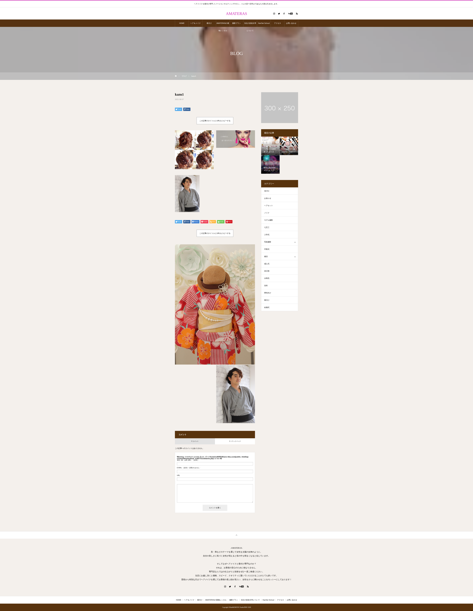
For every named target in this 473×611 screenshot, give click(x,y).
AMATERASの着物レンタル (222, 24)
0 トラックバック (235, 441)
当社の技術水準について (250, 24)
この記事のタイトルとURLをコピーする (214, 121)
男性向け (267, 293)
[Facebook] (284, 13)
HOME (181, 23)
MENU (266, 191)
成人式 (266, 264)
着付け (209, 23)
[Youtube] (290, 13)
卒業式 (266, 249)
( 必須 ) (187, 460)
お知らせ (267, 198)
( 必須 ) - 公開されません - (188, 467)
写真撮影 (267, 242)
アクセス (277, 23)
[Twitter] (279, 13)
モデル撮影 (268, 220)
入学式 (266, 235)
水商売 (266, 278)
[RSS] (297, 13)
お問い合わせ (291, 23)
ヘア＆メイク (195, 23)
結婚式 (266, 307)
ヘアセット (268, 206)
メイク (266, 213)
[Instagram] (274, 13)
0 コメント (195, 441)
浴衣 (266, 286)
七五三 (266, 227)
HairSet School (264, 23)
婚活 (266, 256)
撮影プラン (236, 23)
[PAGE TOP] (236, 535)
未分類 (266, 271)
